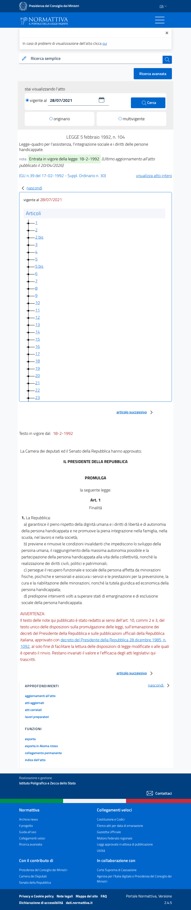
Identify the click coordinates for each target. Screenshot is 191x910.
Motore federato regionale (114, 838)
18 (37, 361)
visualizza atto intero (154, 175)
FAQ (104, 896)
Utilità (101, 850)
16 (37, 346)
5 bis (39, 266)
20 (37, 375)
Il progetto (26, 825)
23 (37, 397)
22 (37, 390)
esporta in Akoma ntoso (41, 745)
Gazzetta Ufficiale (109, 831)
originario (62, 119)
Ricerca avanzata (152, 73)
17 (37, 353)
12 (37, 317)
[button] (101, 99)
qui (104, 43)
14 (37, 332)
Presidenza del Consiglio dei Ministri (43, 869)
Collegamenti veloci (32, 838)
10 (37, 303)
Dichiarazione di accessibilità (41, 902)
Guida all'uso (27, 831)
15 (37, 339)
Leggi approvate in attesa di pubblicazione (125, 844)
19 (37, 368)
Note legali (65, 896)
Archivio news (28, 819)
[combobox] (96, 58)
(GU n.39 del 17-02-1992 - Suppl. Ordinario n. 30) (62, 175)
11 (37, 310)
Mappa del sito (87, 896)
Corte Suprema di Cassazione (116, 869)
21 (37, 383)
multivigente (134, 119)
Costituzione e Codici (111, 819)
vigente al (39, 100)
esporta (30, 738)
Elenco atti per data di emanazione (120, 825)
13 (37, 324)
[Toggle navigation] (160, 20)
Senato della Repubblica (35, 882)
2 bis (39, 237)
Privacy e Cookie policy (37, 896)
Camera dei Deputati (33, 876)
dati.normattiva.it (79, 902)
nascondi (34, 188)
